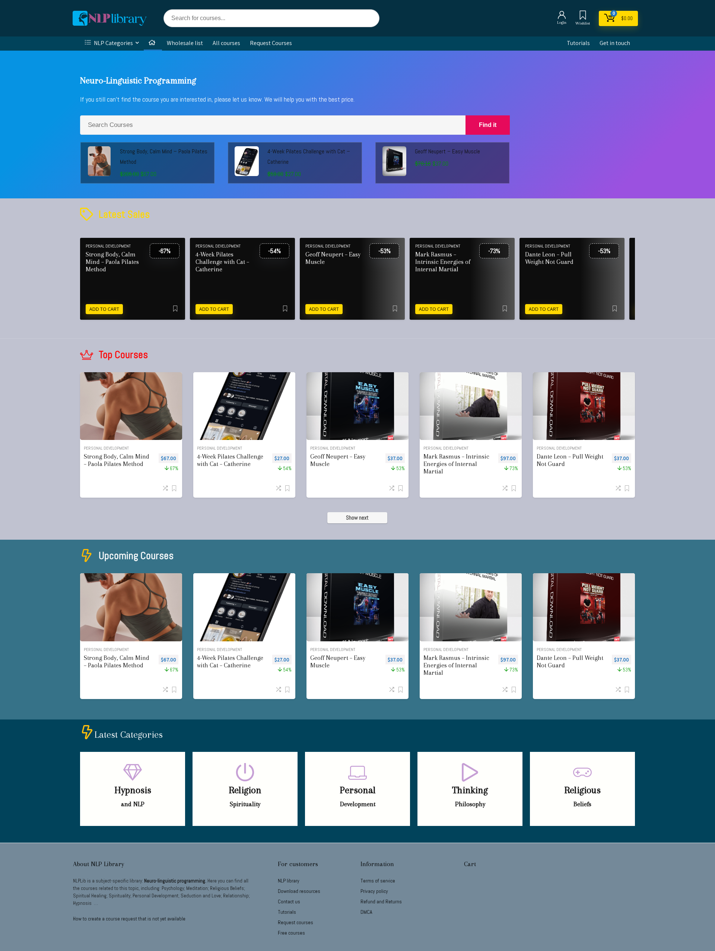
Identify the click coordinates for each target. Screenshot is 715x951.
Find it (487, 125)
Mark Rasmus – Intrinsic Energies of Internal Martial (442, 262)
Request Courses (271, 43)
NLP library (288, 880)
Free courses (291, 932)
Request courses (295, 922)
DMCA (366, 912)
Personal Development (108, 246)
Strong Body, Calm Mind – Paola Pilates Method (112, 262)
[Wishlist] (582, 16)
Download (299, 891)
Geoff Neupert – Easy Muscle (447, 151)
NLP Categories (113, 43)
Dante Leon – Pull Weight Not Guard (549, 258)
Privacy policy (374, 891)
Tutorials (578, 43)
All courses (226, 43)
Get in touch (615, 43)
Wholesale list (185, 43)
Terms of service (377, 880)
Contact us (289, 901)
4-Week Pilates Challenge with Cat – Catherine (222, 262)
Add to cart (104, 309)
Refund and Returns (381, 901)
